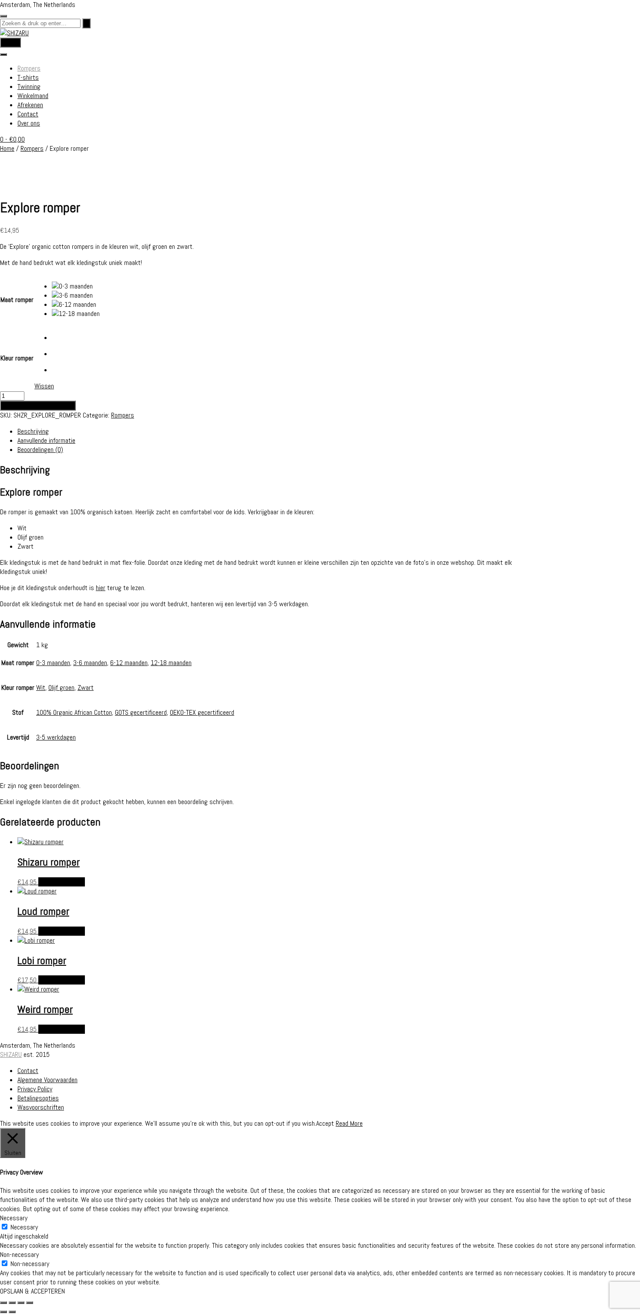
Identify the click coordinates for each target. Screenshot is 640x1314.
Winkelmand (32, 95)
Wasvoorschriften (40, 1107)
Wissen (44, 385)
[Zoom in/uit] (3, 1302)
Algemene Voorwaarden (47, 1079)
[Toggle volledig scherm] (12, 1302)
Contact (27, 114)
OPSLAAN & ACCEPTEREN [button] (32, 1291)
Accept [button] (325, 1123)
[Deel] (20, 1302)
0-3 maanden (53, 662)
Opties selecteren (61, 881)
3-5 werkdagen (56, 737)
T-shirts (28, 77)
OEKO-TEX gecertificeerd (202, 712)
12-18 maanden (171, 662)
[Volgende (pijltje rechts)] (12, 1312)
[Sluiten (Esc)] (29, 1302)
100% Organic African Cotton (74, 712)
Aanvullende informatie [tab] (46, 440)
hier (100, 587)
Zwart (85, 687)
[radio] (76, 286)
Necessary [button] (13, 1217)
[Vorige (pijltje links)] (3, 1312)
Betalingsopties (38, 1098)
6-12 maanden (129, 662)
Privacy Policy (34, 1088)
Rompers (28, 68)
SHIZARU (11, 1054)
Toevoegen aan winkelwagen (37, 405)
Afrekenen (30, 104)
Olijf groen (61, 687)
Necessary (24, 1227)
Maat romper (17, 299)
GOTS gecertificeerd (141, 712)
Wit (40, 687)
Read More (349, 1123)
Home (7, 148)
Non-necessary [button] (19, 1254)
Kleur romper (17, 358)
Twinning (28, 86)
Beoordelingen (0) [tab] (40, 449)
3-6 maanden (90, 662)
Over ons (28, 123)
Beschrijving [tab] (33, 431)
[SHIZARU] (14, 32)
